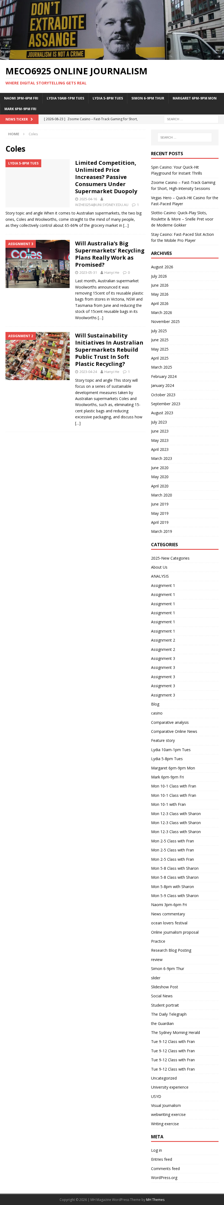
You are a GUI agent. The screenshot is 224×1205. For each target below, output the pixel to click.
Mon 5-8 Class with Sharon (175, 868)
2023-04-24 (88, 371)
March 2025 (161, 367)
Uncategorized (164, 1078)
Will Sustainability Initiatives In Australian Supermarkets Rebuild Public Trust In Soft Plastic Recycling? (109, 350)
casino (157, 713)
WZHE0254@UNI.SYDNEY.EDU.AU (101, 204)
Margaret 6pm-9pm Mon (195, 98)
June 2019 (160, 504)
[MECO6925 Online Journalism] (112, 56)
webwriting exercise (168, 1114)
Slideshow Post (164, 986)
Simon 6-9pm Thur (147, 98)
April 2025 (160, 358)
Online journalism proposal (175, 932)
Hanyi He (111, 272)
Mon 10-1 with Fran (168, 804)
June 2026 (160, 285)
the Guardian (162, 1023)
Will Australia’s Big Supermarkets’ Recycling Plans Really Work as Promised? (110, 254)
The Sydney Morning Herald (175, 1032)
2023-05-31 (88, 272)
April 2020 (160, 486)
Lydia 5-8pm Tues (108, 98)
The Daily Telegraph (169, 1014)
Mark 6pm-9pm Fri (20, 109)
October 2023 (163, 394)
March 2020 (161, 495)
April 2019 (160, 522)
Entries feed (161, 1159)
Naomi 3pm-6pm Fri (21, 98)
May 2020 (160, 476)
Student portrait (165, 1005)
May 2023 (160, 440)
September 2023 (165, 403)
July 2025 (159, 330)
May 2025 (160, 349)
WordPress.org (164, 1177)
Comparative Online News (174, 731)
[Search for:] (191, 118)
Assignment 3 (163, 658)
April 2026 (160, 303)
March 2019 (161, 531)
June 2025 (160, 339)
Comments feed (165, 1168)
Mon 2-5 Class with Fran (172, 841)
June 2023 (160, 431)
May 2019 (160, 513)
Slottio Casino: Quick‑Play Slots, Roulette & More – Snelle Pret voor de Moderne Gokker (182, 219)
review (157, 959)
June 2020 (160, 467)
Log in (156, 1150)
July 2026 (159, 276)
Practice (158, 941)
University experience (169, 1087)
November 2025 (165, 321)
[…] (126, 225)
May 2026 (160, 294)
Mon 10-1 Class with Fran (173, 786)
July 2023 (159, 422)
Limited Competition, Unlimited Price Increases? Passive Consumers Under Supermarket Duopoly (106, 177)
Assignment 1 (163, 585)
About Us (159, 567)
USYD (156, 1096)
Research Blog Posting (171, 950)
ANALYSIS (160, 576)
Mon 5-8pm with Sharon (172, 886)
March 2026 (161, 312)
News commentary (168, 913)
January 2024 (162, 385)
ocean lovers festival (169, 922)
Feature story (163, 740)
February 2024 (163, 376)
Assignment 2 (163, 640)
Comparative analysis (170, 722)
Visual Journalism (166, 1105)
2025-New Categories (170, 558)
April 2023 (160, 449)
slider (155, 977)
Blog (155, 704)
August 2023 (162, 412)
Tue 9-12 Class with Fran (173, 1041)
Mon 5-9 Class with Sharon (175, 895)
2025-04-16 (88, 198)
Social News (162, 995)
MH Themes (155, 1199)
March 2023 (161, 458)
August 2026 (162, 266)
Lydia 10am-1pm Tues (65, 98)
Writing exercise (165, 1123)
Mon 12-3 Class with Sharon (176, 813)
